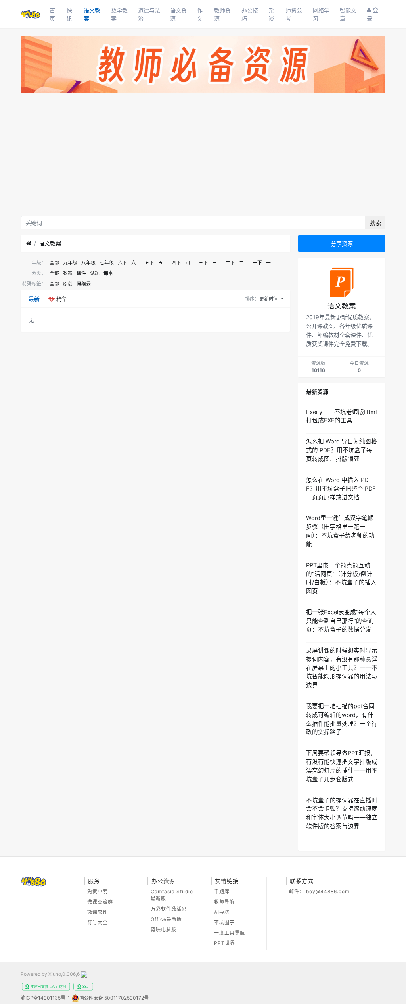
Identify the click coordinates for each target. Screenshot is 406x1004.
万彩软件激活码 (169, 909)
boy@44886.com (327, 891)
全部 (54, 263)
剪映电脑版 (163, 930)
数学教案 (119, 14)
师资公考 (293, 14)
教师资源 (222, 14)
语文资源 (178, 14)
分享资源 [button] (342, 243)
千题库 (222, 891)
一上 (271, 263)
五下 (149, 263)
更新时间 (269, 299)
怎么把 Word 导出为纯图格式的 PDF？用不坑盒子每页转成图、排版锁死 (341, 450)
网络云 (84, 284)
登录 (372, 14)
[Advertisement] (203, 156)
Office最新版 (166, 919)
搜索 (375, 223)
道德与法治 (149, 14)
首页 (52, 14)
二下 (230, 263)
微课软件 (97, 912)
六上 (136, 263)
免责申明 (97, 891)
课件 (81, 273)
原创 (68, 284)
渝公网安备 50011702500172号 (114, 998)
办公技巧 (249, 14)
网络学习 (321, 14)
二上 (244, 263)
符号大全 (97, 922)
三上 (217, 263)
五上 (163, 263)
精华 (61, 298)
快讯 (69, 14)
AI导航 (222, 912)
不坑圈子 (224, 922)
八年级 (88, 263)
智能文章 (348, 14)
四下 (176, 263)
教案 (68, 273)
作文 (200, 14)
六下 (122, 263)
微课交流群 (100, 902)
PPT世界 (224, 943)
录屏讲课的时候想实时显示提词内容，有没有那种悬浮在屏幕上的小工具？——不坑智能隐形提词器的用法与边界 (341, 668)
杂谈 (271, 14)
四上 (190, 263)
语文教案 (92, 14)
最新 (34, 298)
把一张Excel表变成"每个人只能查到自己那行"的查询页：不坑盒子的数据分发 (341, 621)
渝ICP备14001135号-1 (45, 998)
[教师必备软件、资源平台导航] (203, 66)
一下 (257, 263)
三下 (203, 263)
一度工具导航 (229, 933)
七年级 (107, 263)
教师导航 (224, 902)
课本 (108, 273)
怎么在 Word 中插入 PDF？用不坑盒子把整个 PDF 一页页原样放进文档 (341, 488)
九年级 (70, 263)
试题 (95, 273)
